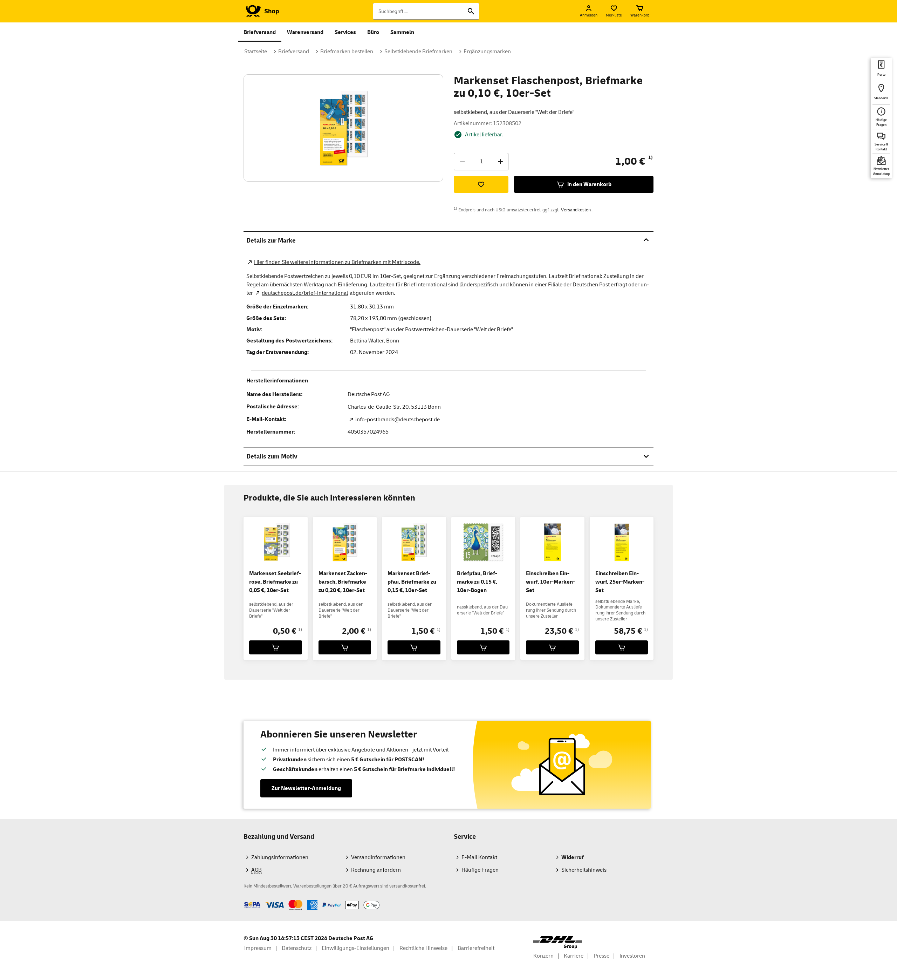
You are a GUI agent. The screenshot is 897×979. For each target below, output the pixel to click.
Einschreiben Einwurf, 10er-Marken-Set (550, 582)
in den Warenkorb (589, 184)
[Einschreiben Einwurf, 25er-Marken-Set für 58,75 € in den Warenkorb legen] (621, 647)
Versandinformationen (378, 857)
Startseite (255, 51)
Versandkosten (576, 210)
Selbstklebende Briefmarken (418, 51)
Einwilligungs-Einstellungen (355, 948)
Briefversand (260, 32)
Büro (373, 32)
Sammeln (402, 32)
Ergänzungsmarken (487, 51)
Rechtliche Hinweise (423, 948)
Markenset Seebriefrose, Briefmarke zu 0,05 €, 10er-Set (275, 582)
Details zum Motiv (271, 457)
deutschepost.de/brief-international (305, 293)
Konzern (543, 955)
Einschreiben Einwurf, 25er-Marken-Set (619, 582)
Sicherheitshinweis (584, 869)
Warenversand (305, 32)
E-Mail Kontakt (479, 857)
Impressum (258, 948)
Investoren (632, 955)
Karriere (573, 955)
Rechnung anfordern (376, 869)
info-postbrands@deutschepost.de (397, 419)
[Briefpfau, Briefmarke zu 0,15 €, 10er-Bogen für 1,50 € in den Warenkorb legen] (483, 647)
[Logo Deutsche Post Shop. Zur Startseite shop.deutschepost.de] (261, 11)
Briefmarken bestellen (346, 51)
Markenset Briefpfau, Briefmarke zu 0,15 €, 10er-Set (412, 582)
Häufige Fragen (480, 869)
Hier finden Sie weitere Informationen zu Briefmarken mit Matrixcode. (337, 262)
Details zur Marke (271, 241)
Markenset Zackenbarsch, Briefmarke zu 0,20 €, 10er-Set (343, 582)
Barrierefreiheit (476, 948)
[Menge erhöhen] (500, 161)
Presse (601, 955)
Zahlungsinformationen (279, 857)
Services (345, 32)
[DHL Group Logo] (557, 942)
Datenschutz (296, 948)
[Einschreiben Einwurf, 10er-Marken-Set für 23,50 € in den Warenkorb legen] (552, 647)
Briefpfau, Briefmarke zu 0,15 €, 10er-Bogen (477, 582)
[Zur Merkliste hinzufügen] (481, 184)
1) (650, 157)
